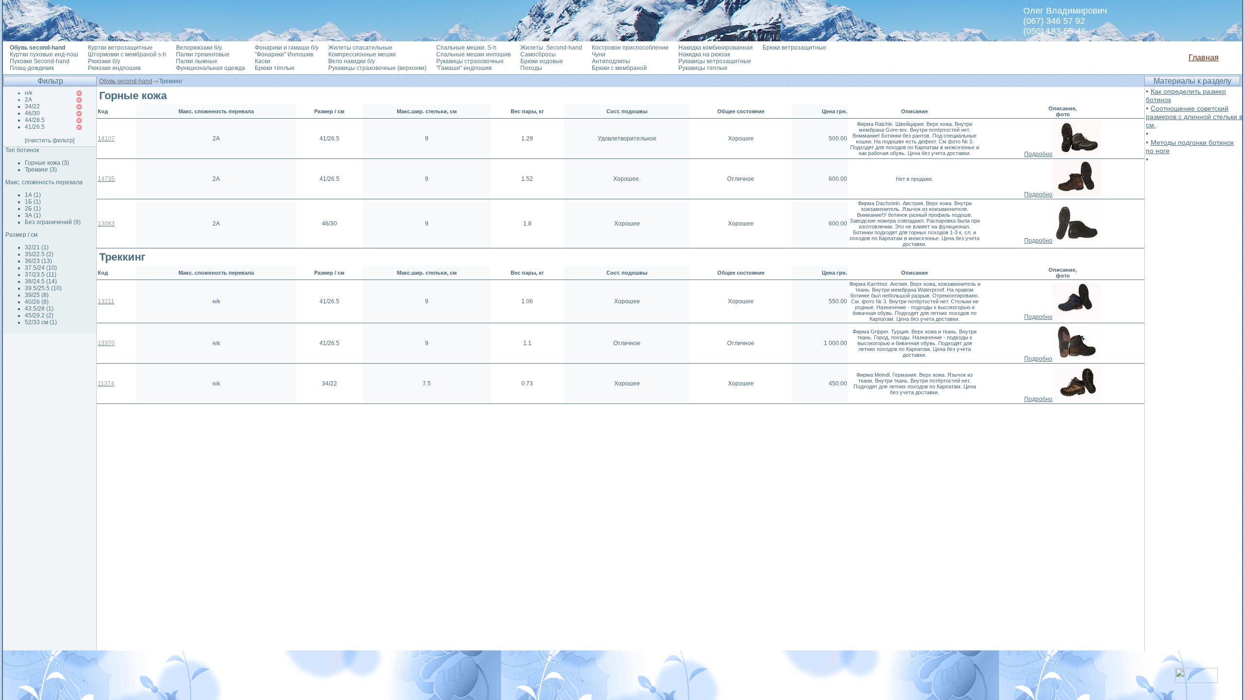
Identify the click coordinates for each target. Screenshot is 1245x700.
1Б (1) (33, 201)
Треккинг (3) (41, 169)
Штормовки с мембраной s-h (127, 54)
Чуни (598, 54)
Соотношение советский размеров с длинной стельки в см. (1194, 117)
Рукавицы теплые (703, 68)
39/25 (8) (37, 295)
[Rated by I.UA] (1196, 680)
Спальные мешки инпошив (473, 54)
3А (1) (33, 215)
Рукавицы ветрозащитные (714, 61)
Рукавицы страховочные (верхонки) (377, 68)
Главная (1204, 57)
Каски (262, 61)
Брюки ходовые (541, 61)
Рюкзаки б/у (104, 61)
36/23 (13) (38, 261)
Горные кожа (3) (47, 162)
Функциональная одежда (210, 68)
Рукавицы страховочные (470, 61)
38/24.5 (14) (41, 281)
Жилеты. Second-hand (551, 47)
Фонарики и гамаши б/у (287, 47)
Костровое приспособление (630, 47)
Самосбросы (538, 54)
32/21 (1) (37, 247)
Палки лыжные (196, 61)
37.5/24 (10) (41, 267)
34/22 (32, 106)
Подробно (1038, 154)
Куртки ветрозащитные (120, 47)
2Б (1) (33, 208)
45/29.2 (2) (39, 315)
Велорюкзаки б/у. (199, 47)
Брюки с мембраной (619, 68)
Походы (531, 68)
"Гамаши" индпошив (464, 68)
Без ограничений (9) (53, 222)
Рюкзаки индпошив (114, 68)
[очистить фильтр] (49, 140)
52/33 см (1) (41, 322)
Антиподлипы (611, 61)
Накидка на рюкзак (704, 54)
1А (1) (33, 195)
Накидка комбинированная (715, 47)
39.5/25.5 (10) (43, 288)
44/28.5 (35, 120)
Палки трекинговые (203, 54)
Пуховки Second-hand (40, 61)
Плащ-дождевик (32, 68)
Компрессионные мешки (362, 54)
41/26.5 (35, 126)
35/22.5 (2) (39, 254)
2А (28, 99)
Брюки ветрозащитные (794, 47)
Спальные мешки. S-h (466, 47)
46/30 (32, 113)
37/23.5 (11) (40, 274)
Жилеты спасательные (360, 47)
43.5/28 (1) (39, 308)
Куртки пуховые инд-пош (44, 54)
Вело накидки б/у (351, 61)
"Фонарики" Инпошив (284, 54)
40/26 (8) (37, 301)
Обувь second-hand (125, 81)
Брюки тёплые (275, 68)
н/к (28, 92)
